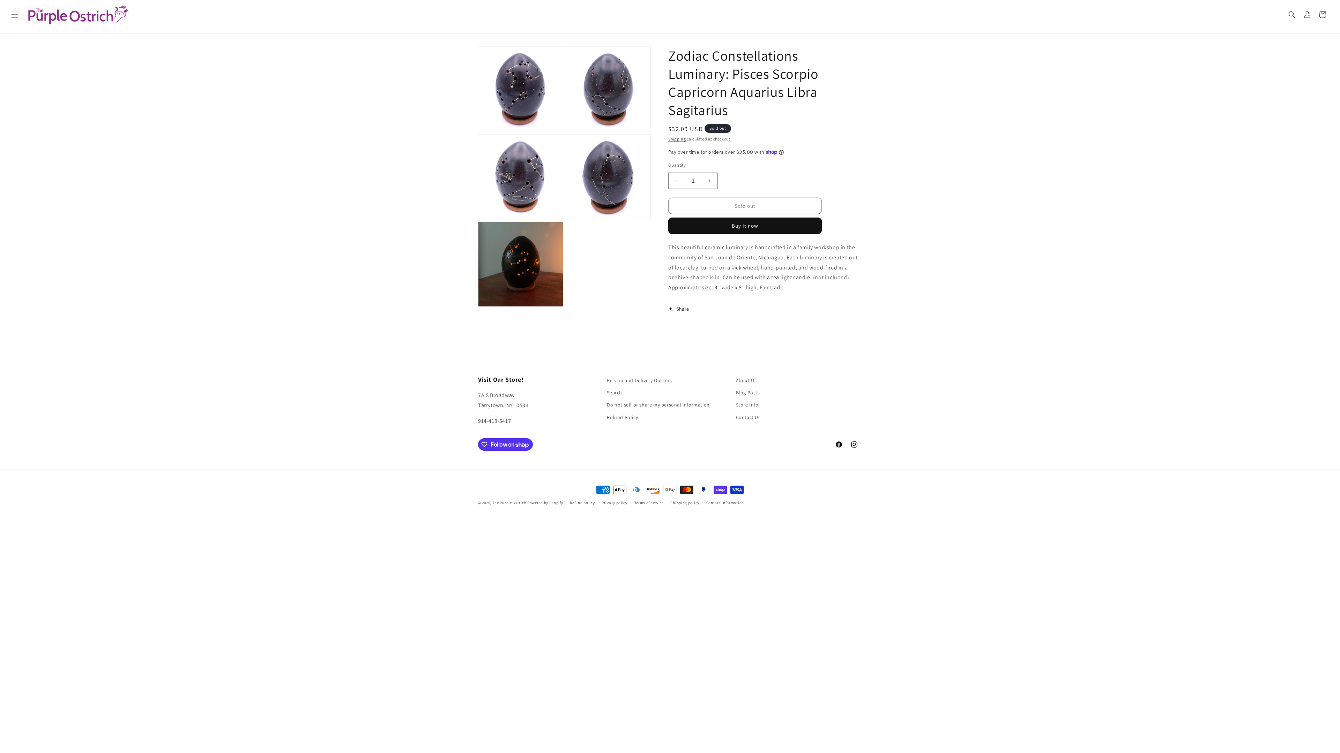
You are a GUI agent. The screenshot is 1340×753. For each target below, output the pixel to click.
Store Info (747, 405)
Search (614, 392)
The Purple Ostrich (509, 502)
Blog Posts (748, 392)
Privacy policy (614, 502)
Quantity (677, 165)
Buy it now (745, 225)
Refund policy (582, 502)
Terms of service (649, 502)
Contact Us (748, 417)
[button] (14, 14)
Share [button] (682, 309)
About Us (746, 380)
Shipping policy (684, 502)
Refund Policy (622, 417)
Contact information (725, 502)
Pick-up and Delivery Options (639, 380)
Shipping (677, 139)
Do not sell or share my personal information (658, 405)
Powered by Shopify (545, 502)
